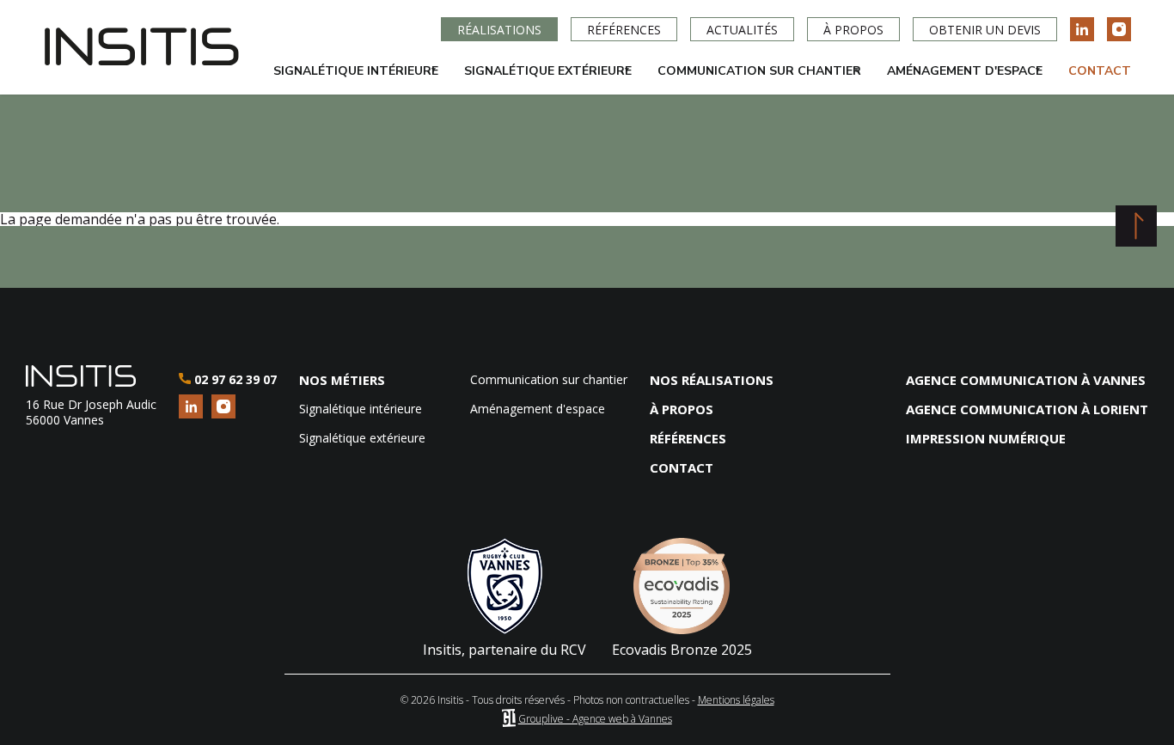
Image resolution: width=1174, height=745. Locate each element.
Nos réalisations (711, 379)
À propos (853, 29)
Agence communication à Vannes (1026, 379)
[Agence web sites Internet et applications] (508, 718)
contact (681, 467)
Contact (1099, 71)
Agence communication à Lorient (1027, 409)
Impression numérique (986, 438)
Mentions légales (736, 700)
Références (624, 29)
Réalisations (499, 29)
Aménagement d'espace (958, 79)
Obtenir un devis (985, 29)
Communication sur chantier (753, 79)
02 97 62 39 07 (233, 380)
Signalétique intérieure (349, 79)
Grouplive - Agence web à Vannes (595, 718)
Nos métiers (342, 379)
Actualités (742, 29)
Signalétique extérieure (541, 79)
